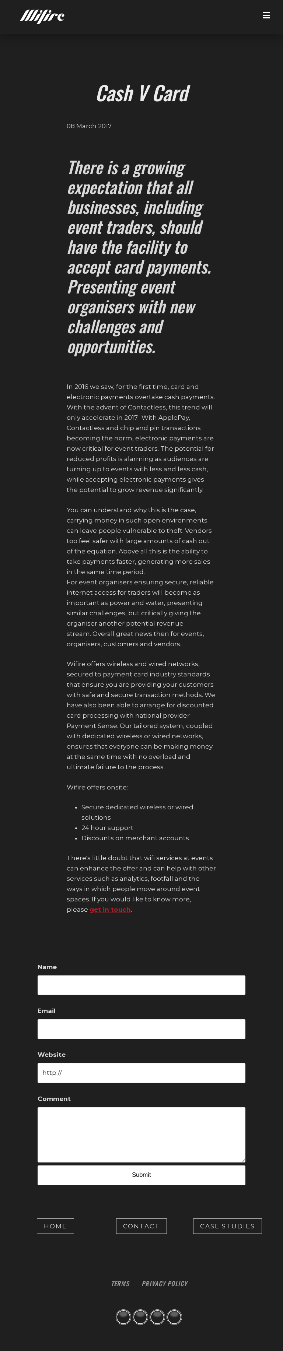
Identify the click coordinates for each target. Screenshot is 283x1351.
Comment (54, 1098)
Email (47, 1010)
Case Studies (227, 1226)
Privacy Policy (164, 1283)
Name (47, 967)
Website (52, 1054)
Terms (120, 1283)
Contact (141, 1226)
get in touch (110, 909)
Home (55, 1226)
